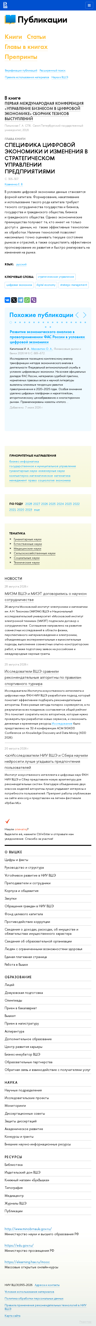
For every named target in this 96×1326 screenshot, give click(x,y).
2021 (12, 509)
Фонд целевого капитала (24, 914)
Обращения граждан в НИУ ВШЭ (29, 906)
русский (21, 264)
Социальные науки (27, 558)
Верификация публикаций (21, 70)
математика (62, 475)
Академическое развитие (24, 1129)
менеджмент (18, 480)
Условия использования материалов (29, 1292)
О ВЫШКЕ (13, 852)
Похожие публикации (41, 315)
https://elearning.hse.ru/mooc (27, 1262)
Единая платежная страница (26, 957)
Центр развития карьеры (23, 1046)
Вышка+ (10, 1015)
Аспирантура (14, 1031)
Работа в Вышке (16, 964)
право (32, 480)
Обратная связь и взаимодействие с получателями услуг (47, 1069)
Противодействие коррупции (27, 921)
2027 (36, 504)
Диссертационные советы (25, 1113)
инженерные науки (51, 471)
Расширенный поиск (52, 70)
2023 (68, 504)
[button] (10, 322)
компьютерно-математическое (31, 475)
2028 (28, 504)
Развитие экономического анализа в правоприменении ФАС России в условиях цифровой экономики (47, 336)
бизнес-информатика (24, 461)
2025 (52, 504)
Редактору (85, 1321)
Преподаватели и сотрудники (28, 883)
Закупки (11, 898)
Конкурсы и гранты (19, 1136)
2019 (28, 509)
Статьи (36, 37)
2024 (60, 504)
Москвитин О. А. (41, 349)
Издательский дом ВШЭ (23, 1172)
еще (37, 509)
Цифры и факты (16, 859)
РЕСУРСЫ (13, 1157)
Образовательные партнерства (28, 1062)
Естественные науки (28, 544)
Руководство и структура (24, 867)
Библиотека (14, 1164)
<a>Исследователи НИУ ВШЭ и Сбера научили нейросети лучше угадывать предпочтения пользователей (46, 761)
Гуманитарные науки (27, 539)
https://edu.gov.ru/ (19, 1245)
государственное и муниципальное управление (42, 466)
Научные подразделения (23, 1090)
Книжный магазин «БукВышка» (27, 1180)
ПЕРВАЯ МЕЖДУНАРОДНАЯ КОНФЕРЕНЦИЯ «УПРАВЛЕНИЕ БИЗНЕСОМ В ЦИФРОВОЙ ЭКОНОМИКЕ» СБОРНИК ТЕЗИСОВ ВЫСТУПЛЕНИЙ (44, 111)
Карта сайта (12, 1316)
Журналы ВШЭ (16, 1203)
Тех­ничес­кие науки (27, 562)
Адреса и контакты (47, 1285)
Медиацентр (14, 1195)
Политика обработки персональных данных (34, 1298)
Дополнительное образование (28, 1039)
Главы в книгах (26, 47)
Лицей (9, 984)
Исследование (62, 723)
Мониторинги (15, 1105)
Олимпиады (13, 1000)
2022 (76, 504)
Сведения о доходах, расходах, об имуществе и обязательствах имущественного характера (41, 931)
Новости (13, 578)
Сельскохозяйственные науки (34, 553)
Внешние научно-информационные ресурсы (38, 1144)
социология (46, 480)
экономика (63, 480)
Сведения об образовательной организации (38, 941)
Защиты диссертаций (21, 1121)
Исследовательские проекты (27, 1098)
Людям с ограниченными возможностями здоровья (43, 949)
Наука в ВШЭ (59, 77)
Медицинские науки (27, 548)
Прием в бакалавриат (21, 1008)
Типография (14, 1187)
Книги (13, 37)
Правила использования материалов (27, 77)
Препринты (21, 57)
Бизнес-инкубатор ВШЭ (22, 1054)
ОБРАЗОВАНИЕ (18, 977)
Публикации (42, 19)
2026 (44, 504)
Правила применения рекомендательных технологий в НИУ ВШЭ (45, 1307)
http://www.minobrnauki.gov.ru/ (28, 1229)
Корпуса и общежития (21, 890)
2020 (20, 509)
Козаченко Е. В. (14, 184)
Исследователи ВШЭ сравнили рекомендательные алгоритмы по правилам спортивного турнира (43, 677)
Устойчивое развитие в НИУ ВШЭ (30, 875)
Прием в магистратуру (22, 1023)
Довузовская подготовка (24, 992)
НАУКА (11, 1082)
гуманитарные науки (23, 471)
